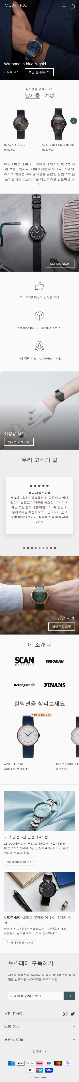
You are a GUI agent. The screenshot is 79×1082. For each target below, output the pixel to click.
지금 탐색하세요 (39, 72)
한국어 (37, 1051)
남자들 (32, 95)
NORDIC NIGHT (60, 263)
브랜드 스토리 (15, 1039)
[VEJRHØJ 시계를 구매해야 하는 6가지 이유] (39, 892)
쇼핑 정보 (12, 1027)
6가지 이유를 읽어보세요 (20, 942)
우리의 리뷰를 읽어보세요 (21, 862)
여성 (49, 95)
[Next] (73, 120)
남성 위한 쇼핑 (61, 626)
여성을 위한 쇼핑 (19, 441)
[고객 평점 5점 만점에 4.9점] (39, 811)
